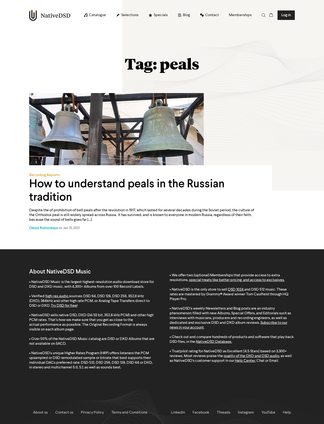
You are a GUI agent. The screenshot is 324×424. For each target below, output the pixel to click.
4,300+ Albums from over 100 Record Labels (107, 287)
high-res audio (56, 296)
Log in (286, 15)
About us (40, 413)
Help (287, 413)
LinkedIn (178, 413)
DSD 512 (258, 290)
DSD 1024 (236, 290)
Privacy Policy (92, 413)
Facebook (201, 413)
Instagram (246, 413)
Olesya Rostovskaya (43, 228)
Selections (130, 15)
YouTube (268, 413)
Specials (161, 15)
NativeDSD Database (213, 342)
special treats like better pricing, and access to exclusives (236, 280)
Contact (212, 15)
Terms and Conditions (129, 413)
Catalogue (97, 15)
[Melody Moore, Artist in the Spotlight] (162, 136)
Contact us (64, 413)
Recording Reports (44, 175)
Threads (223, 413)
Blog (186, 15)
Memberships (240, 15)
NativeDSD (50, 15)
